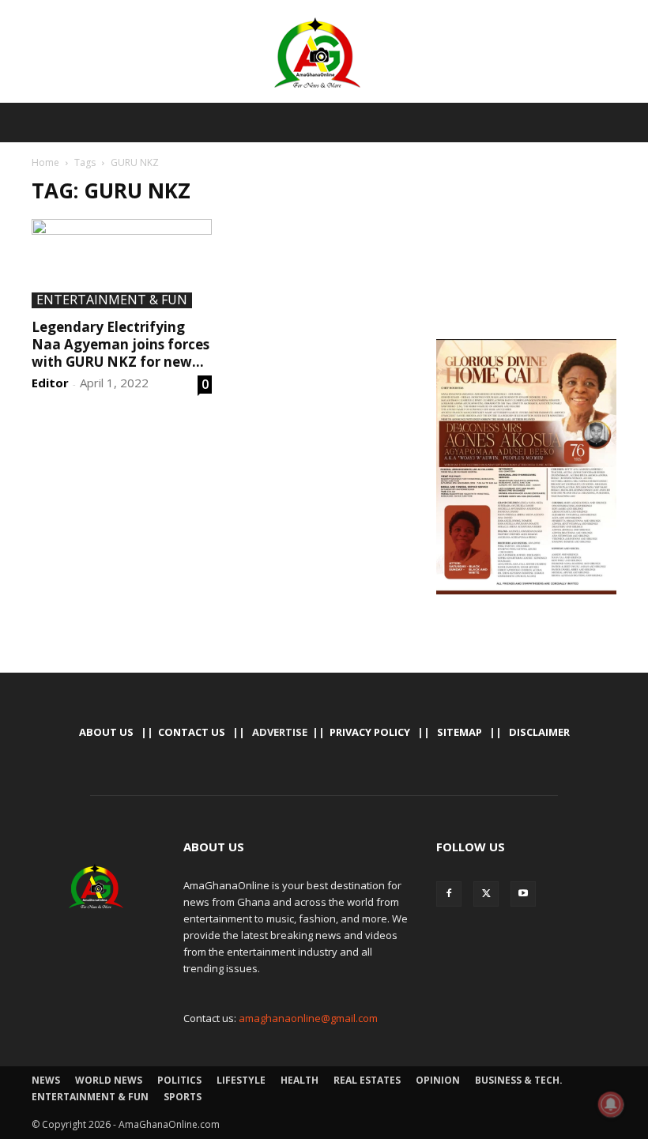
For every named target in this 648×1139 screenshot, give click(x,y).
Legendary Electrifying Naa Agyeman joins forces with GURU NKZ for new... (120, 344)
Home (45, 162)
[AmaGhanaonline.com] (324, 53)
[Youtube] (523, 894)
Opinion (438, 1080)
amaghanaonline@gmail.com (308, 1018)
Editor (50, 382)
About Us (106, 732)
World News (108, 1080)
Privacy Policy (370, 732)
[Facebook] (449, 894)
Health (299, 1080)
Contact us (191, 732)
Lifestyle (241, 1080)
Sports (183, 1096)
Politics (179, 1080)
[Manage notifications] (611, 1104)
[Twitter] (486, 894)
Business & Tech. (519, 1080)
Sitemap (459, 732)
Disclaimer (539, 732)
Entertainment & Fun (111, 300)
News (46, 1080)
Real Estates (367, 1080)
